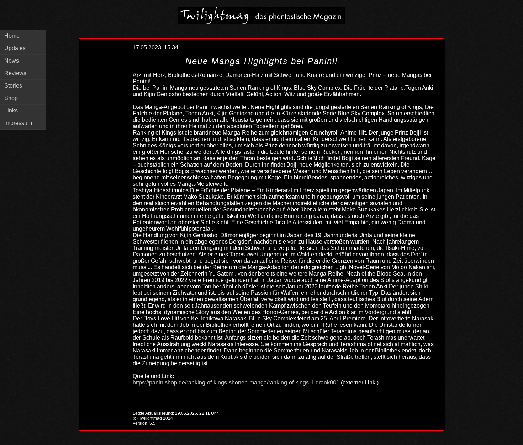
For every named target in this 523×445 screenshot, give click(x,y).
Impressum (18, 123)
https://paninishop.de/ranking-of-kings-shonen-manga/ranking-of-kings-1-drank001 (236, 382)
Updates (15, 48)
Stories (13, 86)
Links (11, 111)
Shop (11, 98)
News (11, 61)
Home (12, 36)
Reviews (15, 73)
